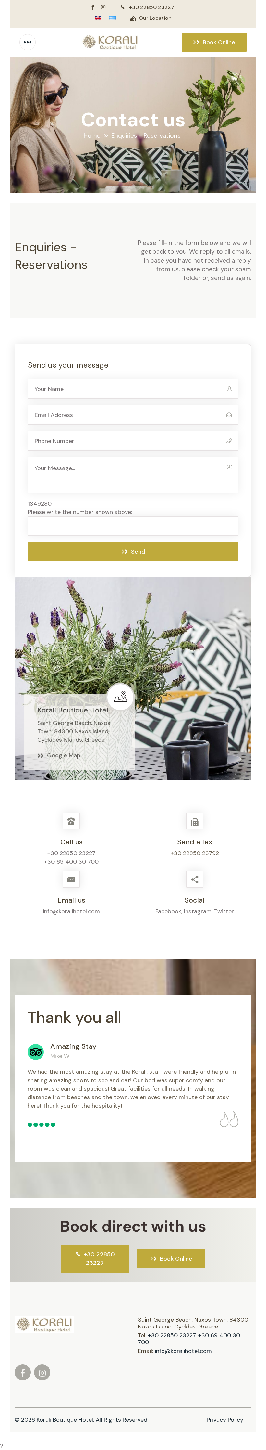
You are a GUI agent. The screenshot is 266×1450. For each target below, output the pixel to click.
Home (92, 136)
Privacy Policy (225, 1420)
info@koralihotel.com (71, 911)
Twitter (224, 911)
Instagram (198, 911)
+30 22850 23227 (151, 7)
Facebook (168, 911)
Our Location (155, 18)
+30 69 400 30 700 (71, 862)
